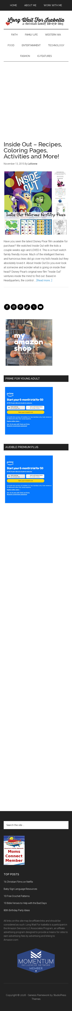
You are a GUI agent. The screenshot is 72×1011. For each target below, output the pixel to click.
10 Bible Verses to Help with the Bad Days (25, 903)
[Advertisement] (36, 97)
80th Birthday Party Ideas (17, 910)
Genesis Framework (38, 995)
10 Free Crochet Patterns (17, 896)
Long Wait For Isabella (36, 21)
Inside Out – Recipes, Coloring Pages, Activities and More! (33, 150)
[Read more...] (44, 280)
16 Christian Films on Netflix (18, 881)
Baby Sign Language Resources (20, 889)
